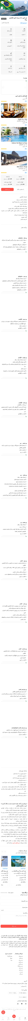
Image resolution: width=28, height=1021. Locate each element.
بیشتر (3, 1019)
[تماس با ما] (3, 1012)
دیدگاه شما (25, 913)
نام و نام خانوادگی (23, 894)
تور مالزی (21, 962)
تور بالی (21, 973)
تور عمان (21, 970)
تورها (11, 958)
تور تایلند (21, 958)
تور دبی (21, 972)
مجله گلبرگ (9, 956)
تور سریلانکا (20, 966)
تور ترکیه (21, 968)
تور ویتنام (21, 956)
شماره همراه (24, 907)
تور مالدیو (21, 964)
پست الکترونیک (24, 901)
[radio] (6, 892)
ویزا (11, 960)
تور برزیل (21, 960)
